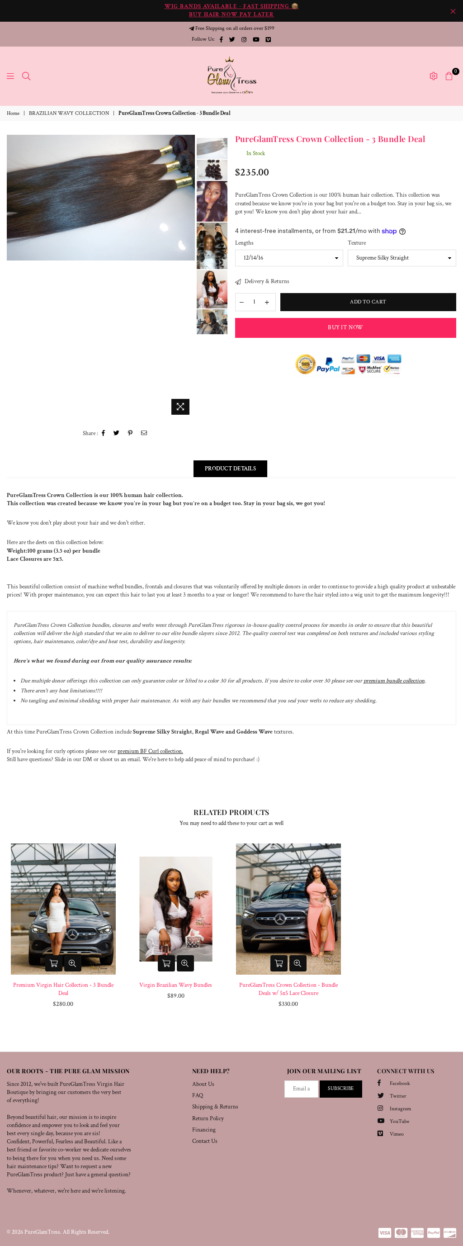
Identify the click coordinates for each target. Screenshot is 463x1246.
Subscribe (341, 1088)
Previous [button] (15, 277)
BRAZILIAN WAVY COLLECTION (69, 113)
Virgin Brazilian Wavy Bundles (175, 985)
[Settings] (433, 76)
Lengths (244, 243)
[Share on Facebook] (103, 434)
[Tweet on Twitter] (116, 434)
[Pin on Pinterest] (130, 434)
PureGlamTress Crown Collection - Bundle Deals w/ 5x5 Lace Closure (288, 989)
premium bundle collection (394, 681)
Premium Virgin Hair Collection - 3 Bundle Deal (63, 989)
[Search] (26, 76)
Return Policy (208, 1119)
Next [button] (187, 277)
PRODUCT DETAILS (230, 469)
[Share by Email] (144, 434)
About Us (203, 1084)
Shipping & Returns (215, 1107)
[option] (101, 198)
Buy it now (345, 328)
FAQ (197, 1095)
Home (13, 113)
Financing (204, 1130)
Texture (357, 243)
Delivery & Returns (266, 281)
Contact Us (204, 1141)
